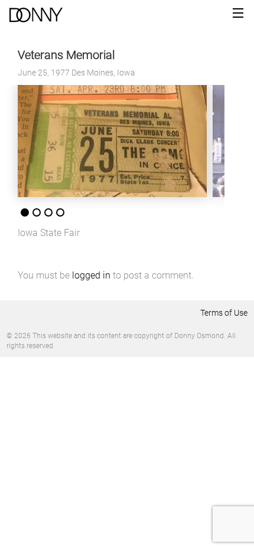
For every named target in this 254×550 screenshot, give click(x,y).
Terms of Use (224, 312)
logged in (91, 275)
